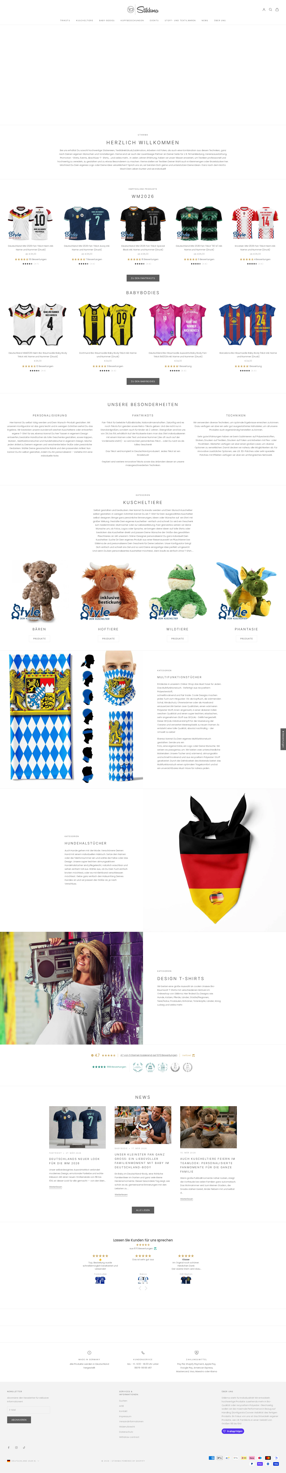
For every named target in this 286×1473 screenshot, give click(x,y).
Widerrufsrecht (127, 1426)
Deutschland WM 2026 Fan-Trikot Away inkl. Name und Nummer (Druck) (87, 247)
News (205, 20)
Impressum (125, 1416)
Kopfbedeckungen (132, 20)
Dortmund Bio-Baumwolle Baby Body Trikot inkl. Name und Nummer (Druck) (108, 354)
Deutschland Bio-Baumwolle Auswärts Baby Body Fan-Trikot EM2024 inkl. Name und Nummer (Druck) (178, 354)
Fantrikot (55, 1153)
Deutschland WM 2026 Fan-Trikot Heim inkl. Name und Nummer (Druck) (30, 247)
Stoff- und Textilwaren (180, 20)
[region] (143, 75)
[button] (22, 259)
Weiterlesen (55, 1186)
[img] (143, 1245)
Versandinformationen (131, 1421)
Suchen (123, 1400)
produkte (39, 638)
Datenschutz (126, 1431)
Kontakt (123, 1411)
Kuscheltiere (84, 20)
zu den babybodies (143, 381)
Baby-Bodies (107, 20)
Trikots (65, 20)
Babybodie (121, 1148)
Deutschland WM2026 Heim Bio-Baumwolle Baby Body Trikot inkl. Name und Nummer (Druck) (38, 354)
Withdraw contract (129, 1437)
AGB (121, 1405)
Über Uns (220, 20)
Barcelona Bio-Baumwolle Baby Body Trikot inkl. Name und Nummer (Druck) (248, 354)
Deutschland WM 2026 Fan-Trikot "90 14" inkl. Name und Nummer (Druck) (199, 247)
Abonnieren (19, 1420)
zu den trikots (143, 88)
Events (154, 20)
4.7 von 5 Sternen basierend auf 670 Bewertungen (148, 1055)
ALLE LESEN (143, 1210)
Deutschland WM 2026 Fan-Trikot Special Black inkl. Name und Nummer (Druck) (143, 247)
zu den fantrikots (143, 278)
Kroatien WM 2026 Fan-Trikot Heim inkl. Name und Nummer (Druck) (255, 247)
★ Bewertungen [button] (283, 739)
